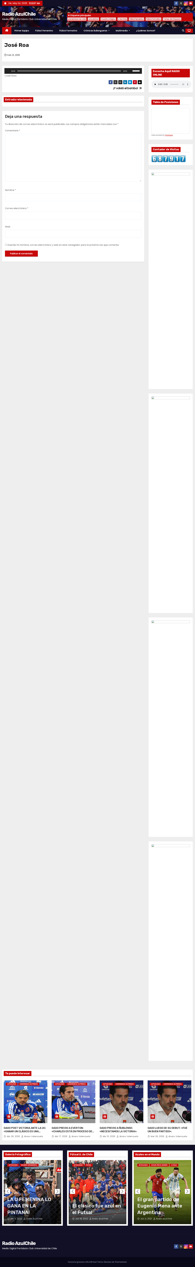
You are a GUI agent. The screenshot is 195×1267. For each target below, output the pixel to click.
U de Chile (122, 19)
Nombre (10, 190)
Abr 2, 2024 (16, 1218)
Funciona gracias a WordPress (82, 1262)
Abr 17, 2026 (61, 1136)
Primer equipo (22, 30)
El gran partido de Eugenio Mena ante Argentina (159, 1205)
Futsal (88, 1165)
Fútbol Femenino (136, 19)
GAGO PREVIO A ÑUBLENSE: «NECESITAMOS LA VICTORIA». (118, 1129)
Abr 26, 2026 (14, 1136)
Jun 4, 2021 (146, 1218)
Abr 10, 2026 (109, 1136)
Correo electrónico (16, 208)
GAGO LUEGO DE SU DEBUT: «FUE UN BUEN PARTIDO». (167, 1129)
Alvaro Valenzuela (33, 1136)
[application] (73, 71)
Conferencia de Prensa (29, 1084)
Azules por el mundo (159, 1165)
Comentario (12, 130)
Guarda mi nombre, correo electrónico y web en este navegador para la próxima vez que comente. (63, 245)
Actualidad (11, 1084)
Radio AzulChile (19, 14)
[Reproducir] (8, 71)
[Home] (6, 30)
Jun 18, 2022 (82, 1218)
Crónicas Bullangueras (96, 30)
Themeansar (121, 1262)
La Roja (174, 1165)
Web (7, 226)
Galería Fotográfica (29, 1165)
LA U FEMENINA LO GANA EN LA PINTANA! (29, 1205)
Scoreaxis (169, 135)
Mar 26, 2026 (158, 1136)
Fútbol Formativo (153, 19)
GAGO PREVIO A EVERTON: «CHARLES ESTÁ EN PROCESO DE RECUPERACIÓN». (72, 1131)
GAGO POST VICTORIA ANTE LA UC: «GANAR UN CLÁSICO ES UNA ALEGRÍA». (25, 1131)
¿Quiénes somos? (145, 30)
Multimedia (122, 30)
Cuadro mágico (108, 19)
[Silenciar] (130, 71)
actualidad (93, 19)
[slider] (136, 70)
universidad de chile (77, 19)
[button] (183, 30)
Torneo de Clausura (172, 19)
